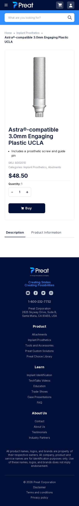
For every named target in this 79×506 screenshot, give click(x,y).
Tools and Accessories (39, 345)
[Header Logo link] (23, 5)
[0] (59, 5)
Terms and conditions (39, 492)
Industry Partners (39, 437)
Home (8, 32)
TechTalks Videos (39, 380)
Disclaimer (39, 487)
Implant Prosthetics (28, 32)
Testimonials (39, 432)
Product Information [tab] (46, 232)
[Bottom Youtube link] (28, 293)
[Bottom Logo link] (39, 272)
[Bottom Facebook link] (36, 293)
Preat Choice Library (39, 356)
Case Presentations (40, 397)
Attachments (39, 334)
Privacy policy (39, 497)
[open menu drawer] (6, 5)
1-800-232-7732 (39, 301)
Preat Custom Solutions (39, 350)
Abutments (54, 167)
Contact (39, 421)
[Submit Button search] (71, 18)
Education (39, 386)
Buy (28, 208)
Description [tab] (15, 232)
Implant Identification (39, 375)
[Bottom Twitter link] (43, 293)
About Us (39, 426)
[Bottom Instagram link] (51, 293)
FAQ (39, 402)
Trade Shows (39, 391)
